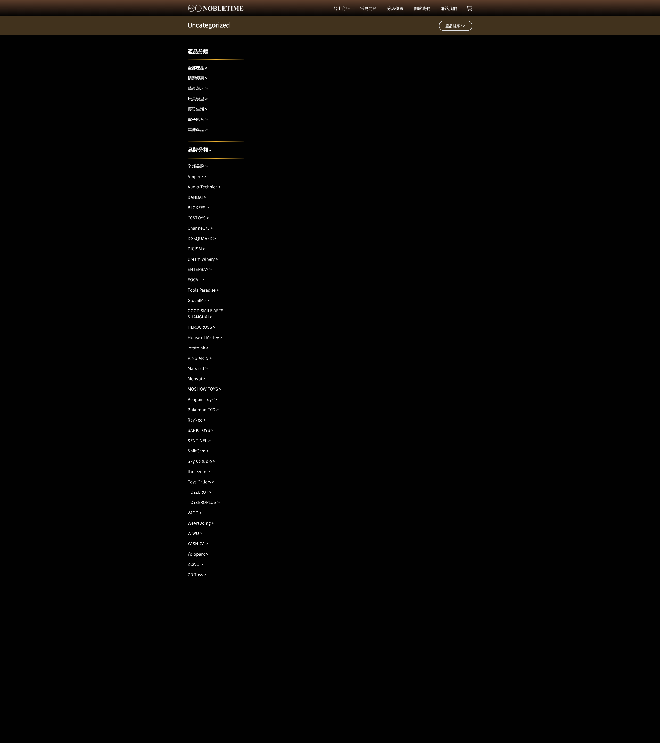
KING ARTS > (200, 358)
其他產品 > (198, 129)
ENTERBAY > (200, 269)
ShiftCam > (198, 451)
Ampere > (197, 176)
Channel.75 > (200, 228)
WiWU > (195, 533)
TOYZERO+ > (200, 492)
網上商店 (341, 8)
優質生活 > (198, 109)
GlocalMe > (198, 300)
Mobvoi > (196, 378)
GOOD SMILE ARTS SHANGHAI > (206, 313)
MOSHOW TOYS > (204, 389)
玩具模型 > (198, 98)
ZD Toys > (197, 574)
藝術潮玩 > (198, 88)
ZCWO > (195, 564)
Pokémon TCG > (203, 409)
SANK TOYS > (200, 430)
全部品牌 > (198, 166)
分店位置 (395, 8)
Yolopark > (198, 554)
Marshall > (198, 368)
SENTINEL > (199, 440)
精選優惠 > (198, 78)
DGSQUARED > (202, 238)
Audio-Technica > (204, 187)
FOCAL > (196, 279)
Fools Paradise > (203, 290)
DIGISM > (196, 248)
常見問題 (368, 8)
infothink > (198, 347)
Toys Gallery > (201, 481)
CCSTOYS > (198, 217)
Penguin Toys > (202, 399)
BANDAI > (197, 197)
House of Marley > (205, 337)
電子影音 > (198, 119)
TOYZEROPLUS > (204, 502)
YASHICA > (198, 543)
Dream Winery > (203, 259)
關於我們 (422, 8)
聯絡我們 (449, 8)
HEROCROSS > (202, 327)
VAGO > (195, 512)
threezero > (199, 471)
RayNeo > (197, 420)
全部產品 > (198, 67)
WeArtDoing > (201, 523)
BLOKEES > (198, 207)
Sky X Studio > (201, 461)
